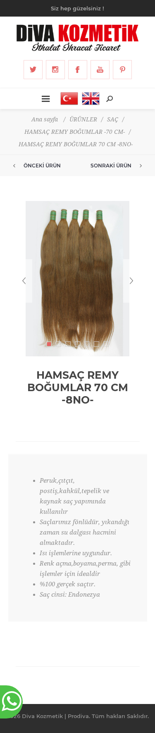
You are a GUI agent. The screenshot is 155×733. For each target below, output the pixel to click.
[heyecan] (33, 69)
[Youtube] (100, 69)
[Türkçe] (67, 98)
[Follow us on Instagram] (55, 69)
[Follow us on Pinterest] (122, 69)
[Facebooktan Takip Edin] (78, 69)
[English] (88, 98)
